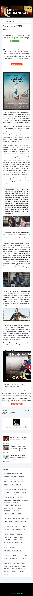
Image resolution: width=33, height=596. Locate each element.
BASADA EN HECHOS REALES (10, 487)
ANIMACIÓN (6, 481)
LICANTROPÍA (19, 534)
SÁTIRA (19, 555)
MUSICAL (22, 539)
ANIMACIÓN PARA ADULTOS (17, 481)
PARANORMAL (7, 545)
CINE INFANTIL (18, 505)
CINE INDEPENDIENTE (8, 505)
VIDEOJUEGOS (14, 571)
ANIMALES (6, 484)
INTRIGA (12, 534)
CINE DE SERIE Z (16, 500)
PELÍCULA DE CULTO (16, 545)
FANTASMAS (23, 526)
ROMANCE (14, 555)
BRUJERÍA (6, 489)
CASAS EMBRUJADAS (22, 489)
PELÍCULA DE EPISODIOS (9, 547)
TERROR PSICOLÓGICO (14, 566)
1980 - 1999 (13, 476)
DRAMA (22, 384)
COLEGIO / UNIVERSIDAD (9, 513)
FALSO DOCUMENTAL (8, 526)
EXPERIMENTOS (7, 524)
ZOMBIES (6, 574)
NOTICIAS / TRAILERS (14, 386)
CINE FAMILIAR (7, 502)
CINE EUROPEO (25, 500)
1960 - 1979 (6, 476)
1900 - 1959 (22, 473)
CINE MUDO (19, 508)
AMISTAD (20, 479)
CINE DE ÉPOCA (19, 497)
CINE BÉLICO (15, 495)
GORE (25, 529)
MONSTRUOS (15, 539)
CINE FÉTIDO (15, 502)
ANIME (12, 484)
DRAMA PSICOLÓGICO (14, 521)
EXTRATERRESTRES (16, 524)
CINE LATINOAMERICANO (9, 508)
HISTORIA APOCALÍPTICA (9, 531)
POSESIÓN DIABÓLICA (8, 553)
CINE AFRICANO (17, 492)
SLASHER (13, 561)
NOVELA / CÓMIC (19, 542)
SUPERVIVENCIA (7, 563)
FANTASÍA (17, 526)
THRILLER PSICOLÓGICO (9, 568)
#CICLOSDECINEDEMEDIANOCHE (11, 473)
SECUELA (25, 555)
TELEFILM (23, 563)
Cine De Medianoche (20, 427)
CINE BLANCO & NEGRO (9, 497)
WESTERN (22, 571)
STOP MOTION (20, 561)
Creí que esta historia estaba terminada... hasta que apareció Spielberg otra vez (18, 457)
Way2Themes (20, 593)
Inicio (4, 21)
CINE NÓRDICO (7, 510)
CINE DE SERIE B (7, 500)
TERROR (5, 566)
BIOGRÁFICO (21, 487)
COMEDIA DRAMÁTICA (19, 516)
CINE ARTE (24, 492)
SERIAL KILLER (23, 558)
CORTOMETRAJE (16, 518)
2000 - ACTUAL (9, 21)
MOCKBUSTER (7, 539)
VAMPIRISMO (19, 568)
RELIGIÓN (18, 553)
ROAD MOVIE (7, 555)
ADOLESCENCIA (13, 479)
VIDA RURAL (6, 571)
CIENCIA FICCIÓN (7, 492)
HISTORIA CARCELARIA (21, 531)
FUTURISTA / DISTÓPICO (16, 529)
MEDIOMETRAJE (7, 537)
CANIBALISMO (13, 489)
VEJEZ (25, 568)
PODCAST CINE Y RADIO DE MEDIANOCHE (12, 550)
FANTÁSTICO (6, 529)
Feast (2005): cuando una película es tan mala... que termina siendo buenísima (19, 439)
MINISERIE (15, 537)
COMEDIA (19, 513)
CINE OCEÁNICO (16, 510)
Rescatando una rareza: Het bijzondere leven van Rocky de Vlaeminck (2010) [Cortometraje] (18, 448)
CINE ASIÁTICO (15, 384)
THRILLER (23, 566)
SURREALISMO (16, 563)
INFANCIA (6, 386)
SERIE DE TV (6, 561)
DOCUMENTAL (25, 518)
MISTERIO (21, 537)
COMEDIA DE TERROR (8, 516)
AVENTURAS (18, 484)
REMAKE (23, 553)
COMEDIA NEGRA (7, 518)
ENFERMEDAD (23, 521)
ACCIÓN (5, 479)
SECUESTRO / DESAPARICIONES (10, 558)
